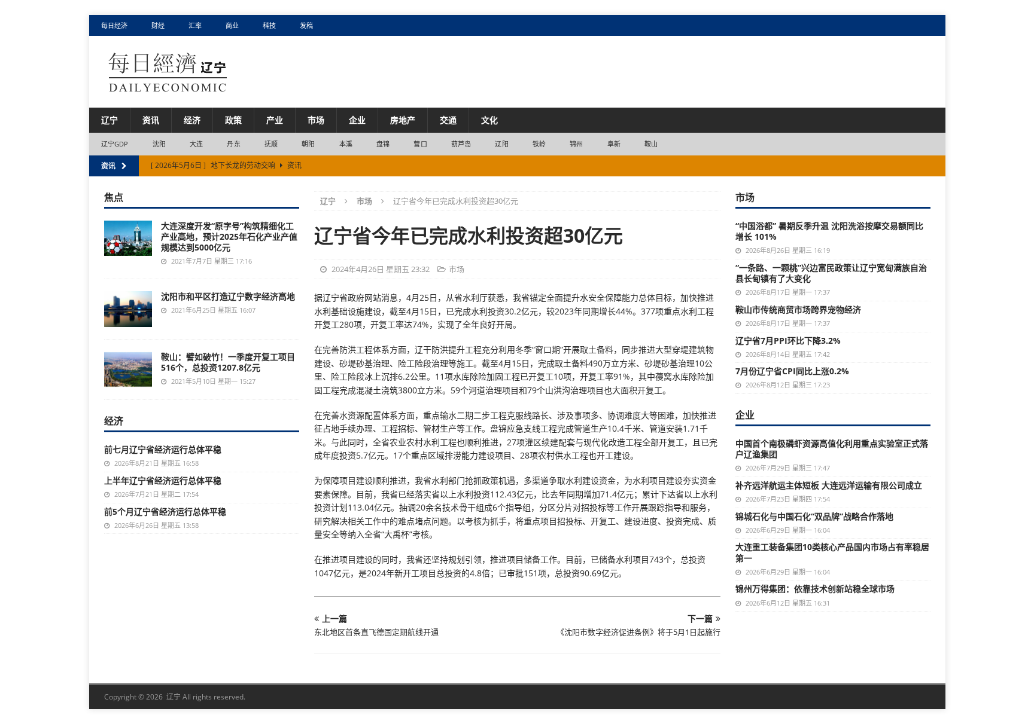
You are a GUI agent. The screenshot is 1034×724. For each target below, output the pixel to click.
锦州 (576, 143)
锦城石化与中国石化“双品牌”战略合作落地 (814, 516)
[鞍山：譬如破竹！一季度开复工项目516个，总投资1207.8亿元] (128, 369)
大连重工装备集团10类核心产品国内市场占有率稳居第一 (832, 552)
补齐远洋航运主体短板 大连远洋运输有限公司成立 (828, 485)
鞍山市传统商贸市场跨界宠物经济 (798, 309)
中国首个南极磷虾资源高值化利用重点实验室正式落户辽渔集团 (831, 449)
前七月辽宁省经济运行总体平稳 (162, 449)
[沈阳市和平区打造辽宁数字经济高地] (128, 309)
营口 (420, 143)
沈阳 (159, 143)
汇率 (195, 25)
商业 (232, 25)
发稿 (306, 25)
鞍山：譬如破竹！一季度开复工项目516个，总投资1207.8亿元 (228, 362)
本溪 (345, 143)
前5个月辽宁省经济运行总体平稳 (165, 511)
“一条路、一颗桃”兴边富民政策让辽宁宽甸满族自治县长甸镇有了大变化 (831, 273)
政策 (233, 120)
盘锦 (383, 143)
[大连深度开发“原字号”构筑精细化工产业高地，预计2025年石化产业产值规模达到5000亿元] (128, 238)
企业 (357, 120)
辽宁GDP (115, 143)
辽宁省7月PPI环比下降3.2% (788, 340)
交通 (448, 120)
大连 (196, 143)
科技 (269, 25)
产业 (274, 120)
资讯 (150, 120)
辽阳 (501, 143)
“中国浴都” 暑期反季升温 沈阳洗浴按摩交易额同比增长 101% (829, 231)
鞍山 (651, 143)
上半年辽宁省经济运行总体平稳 (162, 480)
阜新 (614, 143)
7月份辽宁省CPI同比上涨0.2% (792, 371)
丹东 (233, 143)
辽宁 (109, 120)
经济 (192, 120)
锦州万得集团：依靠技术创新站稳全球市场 (815, 588)
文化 (489, 120)
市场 (316, 120)
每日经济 (114, 25)
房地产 (402, 120)
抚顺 (271, 143)
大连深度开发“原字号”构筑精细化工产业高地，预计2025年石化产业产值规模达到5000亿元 (229, 236)
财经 (158, 25)
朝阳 (308, 143)
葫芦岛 (461, 143)
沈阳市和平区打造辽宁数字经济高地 (228, 296)
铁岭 (539, 143)
